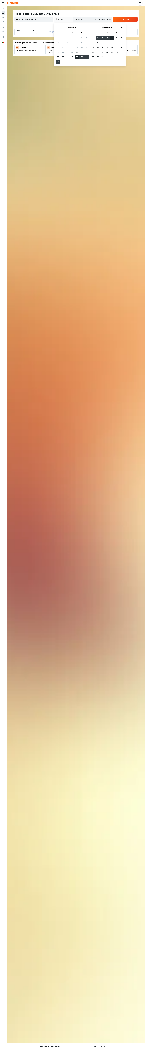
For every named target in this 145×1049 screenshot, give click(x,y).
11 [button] (62, 47)
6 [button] (72, 43)
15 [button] (82, 47)
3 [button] (58, 43)
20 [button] (72, 52)
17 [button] (58, 52)
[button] (3, 3)
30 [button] (86, 57)
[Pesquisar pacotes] (3, 22)
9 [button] (86, 43)
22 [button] (82, 52)
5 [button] (67, 43)
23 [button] (86, 52)
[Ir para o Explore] (3, 27)
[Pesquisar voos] (3, 9)
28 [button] (77, 57)
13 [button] (72, 47)
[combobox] (35, 19)
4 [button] (62, 43)
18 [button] (63, 52)
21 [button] (77, 52)
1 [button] (81, 38)
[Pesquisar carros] (3, 17)
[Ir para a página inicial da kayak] (13, 3)
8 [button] (81, 43)
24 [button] (58, 57)
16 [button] (86, 47)
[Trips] (3, 37)
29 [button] (82, 57)
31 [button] (58, 62)
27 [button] (72, 57)
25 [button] (63, 57)
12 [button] (67, 47)
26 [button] (67, 57)
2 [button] (86, 38)
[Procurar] (3, 13)
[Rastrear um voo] (3, 31)
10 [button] (58, 47)
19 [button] (67, 52)
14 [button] (77, 47)
